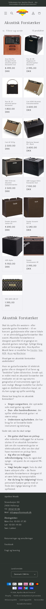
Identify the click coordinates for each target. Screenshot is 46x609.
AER (4, 353)
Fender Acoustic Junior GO (11, 222)
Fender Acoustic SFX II (32, 222)
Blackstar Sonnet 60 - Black (32, 143)
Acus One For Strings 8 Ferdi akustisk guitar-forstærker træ (11, 62)
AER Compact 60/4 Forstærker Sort (33, 182)
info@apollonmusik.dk (20, 512)
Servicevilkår (39, 600)
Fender (33, 350)
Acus (10, 353)
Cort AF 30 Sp (10, 142)
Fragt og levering (12, 550)
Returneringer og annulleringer (18, 538)
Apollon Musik (22, 592)
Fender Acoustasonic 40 (32, 261)
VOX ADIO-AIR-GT (11, 299)
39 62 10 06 (14, 509)
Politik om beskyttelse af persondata (27, 596)
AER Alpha (9, 260)
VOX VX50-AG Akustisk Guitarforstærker (11, 183)
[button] (6, 13)
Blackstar (21, 353)
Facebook (8, 544)
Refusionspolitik (11, 600)
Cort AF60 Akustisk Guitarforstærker (33, 102)
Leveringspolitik (25, 600)
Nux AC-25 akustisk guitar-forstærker (11, 103)
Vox (40, 350)
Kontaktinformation (24, 604)
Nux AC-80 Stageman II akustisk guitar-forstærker (32, 62)
